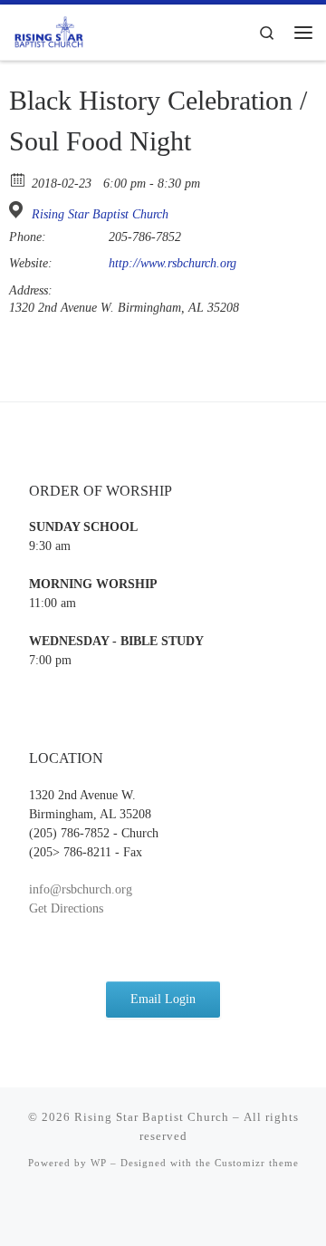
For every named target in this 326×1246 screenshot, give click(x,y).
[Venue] (18, 209)
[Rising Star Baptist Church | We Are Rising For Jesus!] (49, 30)
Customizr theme (257, 1162)
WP (99, 1162)
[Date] (18, 179)
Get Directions (66, 908)
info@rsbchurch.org (80, 889)
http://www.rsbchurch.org (172, 263)
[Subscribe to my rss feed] (163, 1211)
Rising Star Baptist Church (100, 214)
